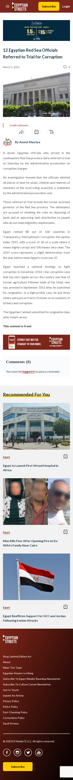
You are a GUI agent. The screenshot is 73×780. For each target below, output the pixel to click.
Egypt (6, 457)
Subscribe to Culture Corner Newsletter (27, 684)
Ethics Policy (10, 706)
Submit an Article (13, 695)
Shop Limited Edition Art (17, 656)
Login (66, 6)
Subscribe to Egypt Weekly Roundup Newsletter (31, 678)
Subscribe (49, 6)
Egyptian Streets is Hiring (18, 673)
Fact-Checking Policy (15, 712)
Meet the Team (12, 667)
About (6, 662)
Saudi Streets (11, 723)
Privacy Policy (11, 701)
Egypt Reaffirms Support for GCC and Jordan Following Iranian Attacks (34, 618)
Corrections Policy (14, 717)
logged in (28, 371)
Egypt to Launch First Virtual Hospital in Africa (30, 468)
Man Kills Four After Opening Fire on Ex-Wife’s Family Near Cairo (30, 543)
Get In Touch (11, 690)
